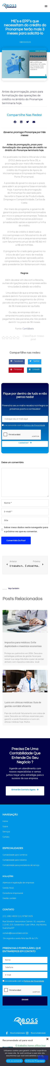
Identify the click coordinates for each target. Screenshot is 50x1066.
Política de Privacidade (35, 1061)
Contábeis (28, 328)
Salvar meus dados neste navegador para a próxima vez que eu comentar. (26, 529)
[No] (43, 1057)
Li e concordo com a (24, 425)
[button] (46, 6)
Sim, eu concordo (14, 1061)
